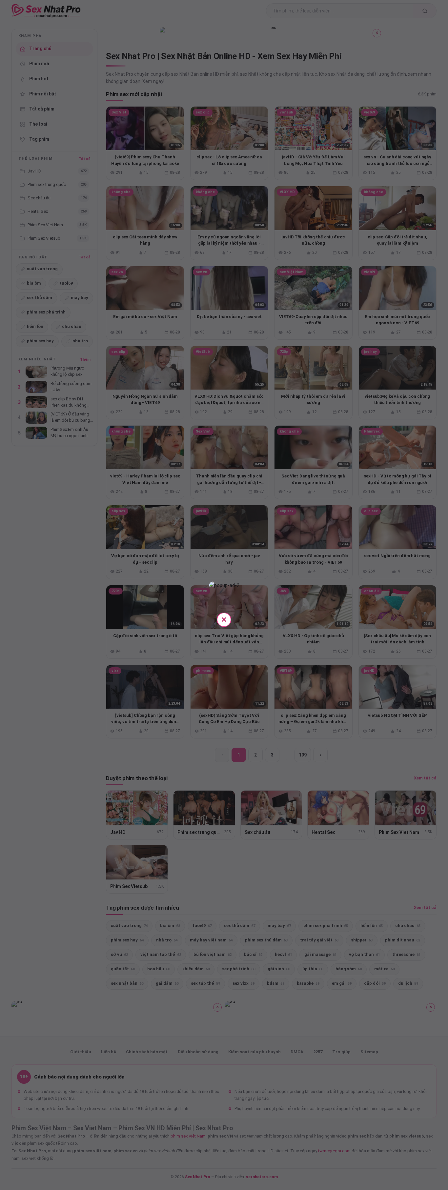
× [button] (224, 619)
